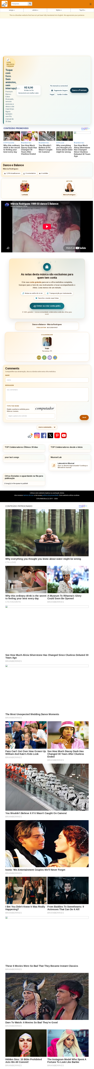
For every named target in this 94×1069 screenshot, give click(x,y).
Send (84, 417)
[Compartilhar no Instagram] (37, 435)
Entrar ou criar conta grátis (48, 306)
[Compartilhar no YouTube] (64, 435)
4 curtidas (44, 173)
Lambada (25, 195)
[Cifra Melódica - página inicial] (5, 4)
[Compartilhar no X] (50, 435)
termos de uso (28, 495)
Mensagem (9, 385)
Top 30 (81, 10)
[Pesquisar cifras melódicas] (30, 4)
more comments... (46, 427)
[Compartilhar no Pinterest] (57, 435)
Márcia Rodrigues (10, 169)
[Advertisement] (47, 37)
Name (7, 375)
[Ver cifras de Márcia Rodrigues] (69, 187)
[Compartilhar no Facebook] (44, 435)
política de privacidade (50, 495)
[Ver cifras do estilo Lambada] (24, 187)
